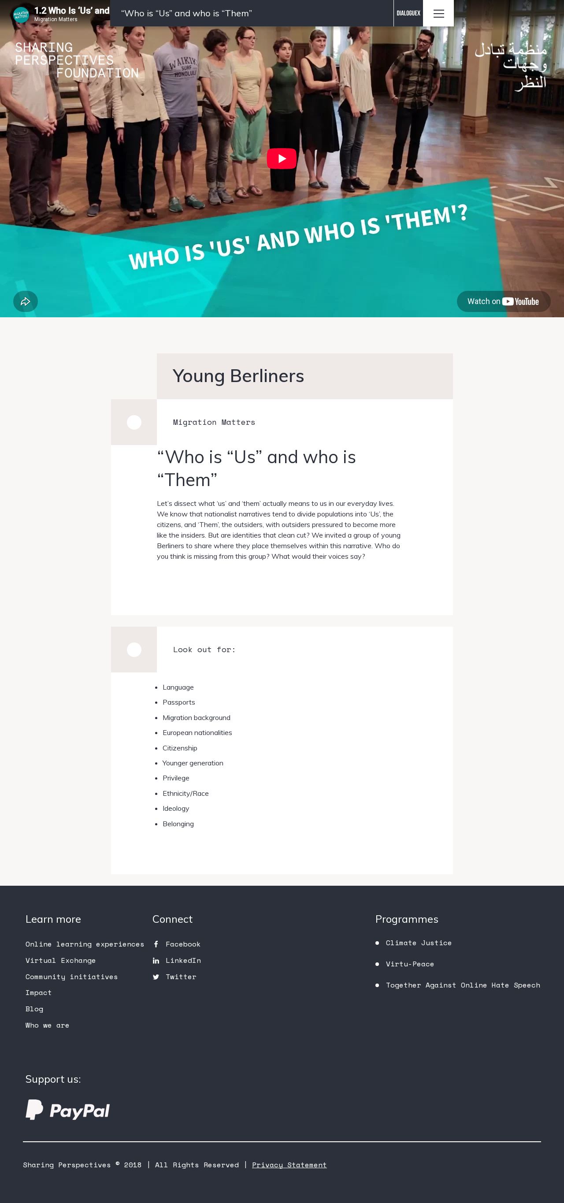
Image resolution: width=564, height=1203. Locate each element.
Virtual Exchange (61, 960)
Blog (34, 1008)
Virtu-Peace (410, 963)
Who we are (48, 1025)
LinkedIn (183, 960)
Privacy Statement (289, 1164)
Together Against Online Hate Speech (463, 985)
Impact (39, 992)
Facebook (183, 944)
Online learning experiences (85, 944)
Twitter (181, 976)
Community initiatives (72, 976)
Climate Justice (419, 942)
